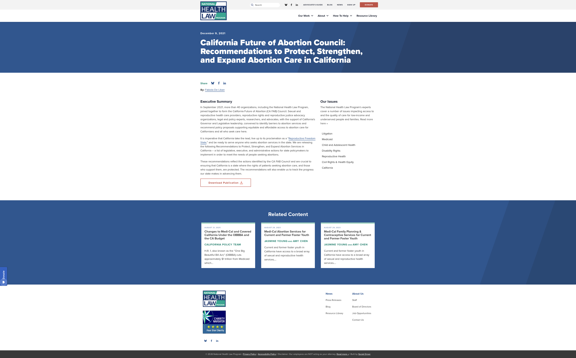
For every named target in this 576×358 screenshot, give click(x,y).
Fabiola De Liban (215, 89)
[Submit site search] (252, 5)
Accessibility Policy (267, 354)
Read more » (343, 354)
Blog (328, 306)
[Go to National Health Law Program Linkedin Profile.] (297, 4)
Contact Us (358, 319)
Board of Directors (361, 306)
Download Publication (223, 182)
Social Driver (364, 354)
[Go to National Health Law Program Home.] (213, 10)
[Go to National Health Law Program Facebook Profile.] (291, 4)
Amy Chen (300, 241)
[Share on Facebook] (219, 83)
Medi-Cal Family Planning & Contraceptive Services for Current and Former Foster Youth (347, 235)
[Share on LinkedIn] (224, 83)
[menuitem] (313, 4)
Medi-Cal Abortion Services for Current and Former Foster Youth (286, 233)
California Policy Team (222, 244)
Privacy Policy (249, 354)
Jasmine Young (276, 241)
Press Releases (333, 300)
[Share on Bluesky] (212, 83)
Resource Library (334, 313)
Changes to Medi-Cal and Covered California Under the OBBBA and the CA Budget (227, 235)
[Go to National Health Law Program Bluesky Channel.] (286, 4)
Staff (354, 300)
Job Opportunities (361, 313)
